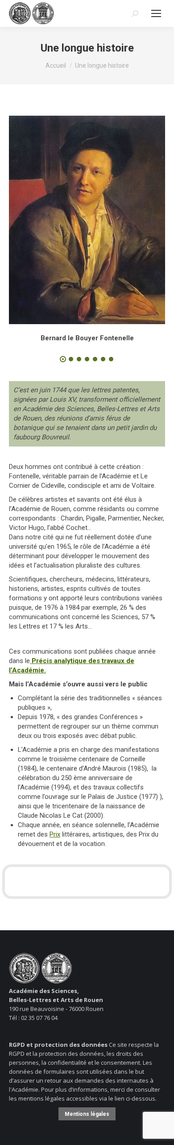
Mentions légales (87, 1114)
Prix (55, 834)
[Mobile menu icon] (156, 13)
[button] (63, 359)
